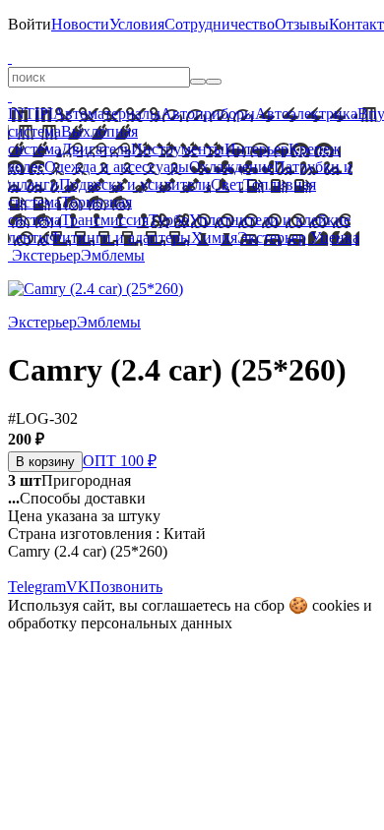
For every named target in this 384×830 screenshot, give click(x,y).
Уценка (332, 237)
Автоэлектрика (306, 113)
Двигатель (96, 149)
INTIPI (30, 113)
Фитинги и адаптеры (120, 237)
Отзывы (302, 24)
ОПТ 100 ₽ (120, 460)
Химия (214, 237)
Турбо (169, 219)
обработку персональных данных (120, 623)
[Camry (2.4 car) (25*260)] (95, 288)
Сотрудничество (219, 24)
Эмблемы (113, 255)
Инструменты (177, 149)
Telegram (37, 586)
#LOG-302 (43, 418)
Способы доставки (77, 498)
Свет (227, 184)
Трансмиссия (105, 219)
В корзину (45, 461)
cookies (335, 605)
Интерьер (256, 149)
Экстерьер (271, 237)
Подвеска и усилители (135, 184)
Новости (80, 24)
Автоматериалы (106, 113)
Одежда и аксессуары (116, 166)
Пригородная (69, 480)
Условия (136, 24)
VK (78, 586)
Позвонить (126, 586)
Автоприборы (207, 113)
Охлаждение (231, 166)
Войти (29, 24)
